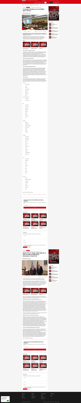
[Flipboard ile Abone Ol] (28, 31)
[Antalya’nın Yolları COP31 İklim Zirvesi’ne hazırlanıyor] (26, 45)
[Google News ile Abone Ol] (25, 31)
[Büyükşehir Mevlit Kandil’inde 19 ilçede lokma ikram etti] (35, 45)
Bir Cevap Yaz (25, 232)
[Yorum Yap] (39, 31)
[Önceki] (26, 0)
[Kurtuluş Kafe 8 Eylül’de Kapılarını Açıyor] (54, 37)
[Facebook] (55, 401)
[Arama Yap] (53, 2)
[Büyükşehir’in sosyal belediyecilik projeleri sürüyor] (54, 13)
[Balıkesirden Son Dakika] (27, 2)
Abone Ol (51, 2)
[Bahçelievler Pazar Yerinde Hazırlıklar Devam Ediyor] (54, 34)
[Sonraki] (58, 13)
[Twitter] (57, 401)
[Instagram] (58, 401)
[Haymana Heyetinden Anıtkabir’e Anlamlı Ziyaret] (54, 256)
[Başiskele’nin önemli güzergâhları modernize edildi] (34, 225)
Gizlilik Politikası (3, 400)
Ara (45, 2)
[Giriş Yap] (56, 2)
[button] (55, 2)
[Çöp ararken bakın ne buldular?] (54, 24)
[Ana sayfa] (23, 5)
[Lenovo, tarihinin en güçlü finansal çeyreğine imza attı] (54, 30)
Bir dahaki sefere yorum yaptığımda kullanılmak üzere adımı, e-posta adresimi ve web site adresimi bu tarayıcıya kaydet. (35, 245)
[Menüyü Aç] (22, 2)
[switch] (58, 5)
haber (25, 258)
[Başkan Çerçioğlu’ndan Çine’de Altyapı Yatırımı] (26, 225)
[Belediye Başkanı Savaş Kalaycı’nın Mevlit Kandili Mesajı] (54, 27)
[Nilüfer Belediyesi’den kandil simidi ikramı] (43, 45)
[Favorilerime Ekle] (38, 31)
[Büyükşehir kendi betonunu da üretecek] (43, 225)
